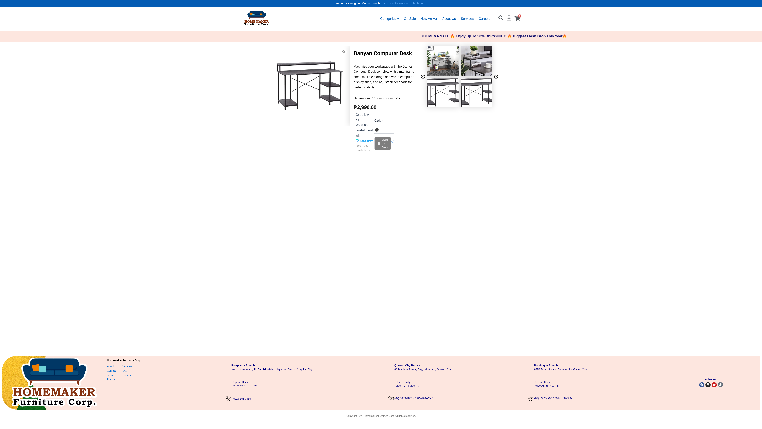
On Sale (410, 19)
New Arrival (429, 19)
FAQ (124, 370)
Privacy (111, 379)
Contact (111, 370)
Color (378, 120)
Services (467, 19)
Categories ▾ (389, 19)
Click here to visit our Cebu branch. (404, 3)
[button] (392, 141)
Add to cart (385, 143)
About (110, 366)
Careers (485, 19)
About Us (449, 19)
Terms (110, 375)
